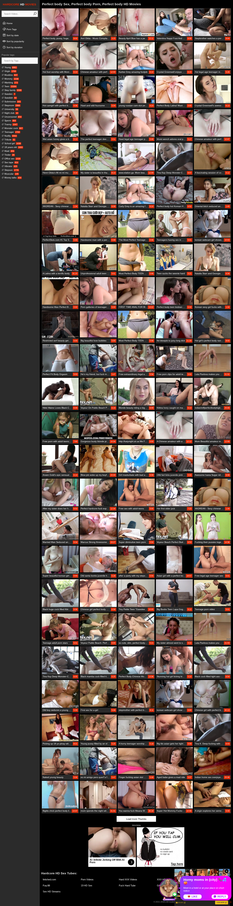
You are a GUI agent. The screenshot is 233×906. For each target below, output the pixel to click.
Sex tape (11, 162)
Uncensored (12, 116)
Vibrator (10, 166)
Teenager (12, 132)
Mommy (11, 78)
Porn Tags (11, 29)
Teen (10, 86)
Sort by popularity (15, 41)
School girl (12, 143)
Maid (9, 151)
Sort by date (12, 35)
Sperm (10, 120)
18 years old (13, 147)
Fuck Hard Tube (127, 885)
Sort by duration (14, 47)
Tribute (9, 139)
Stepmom (12, 105)
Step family (12, 90)
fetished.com (49, 879)
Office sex (12, 158)
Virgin (10, 71)
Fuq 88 (46, 885)
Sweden (9, 94)
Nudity (10, 135)
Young (10, 67)
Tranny (10, 124)
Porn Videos (87, 879)
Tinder (9, 155)
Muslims (10, 75)
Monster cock (13, 128)
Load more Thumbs (136, 819)
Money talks (12, 177)
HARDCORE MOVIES (19, 4)
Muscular (11, 174)
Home (9, 23)
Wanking (11, 82)
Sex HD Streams (52, 891)
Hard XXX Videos (128, 879)
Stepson (11, 170)
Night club (11, 113)
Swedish (10, 97)
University (11, 109)
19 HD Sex (86, 885)
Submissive (12, 101)
